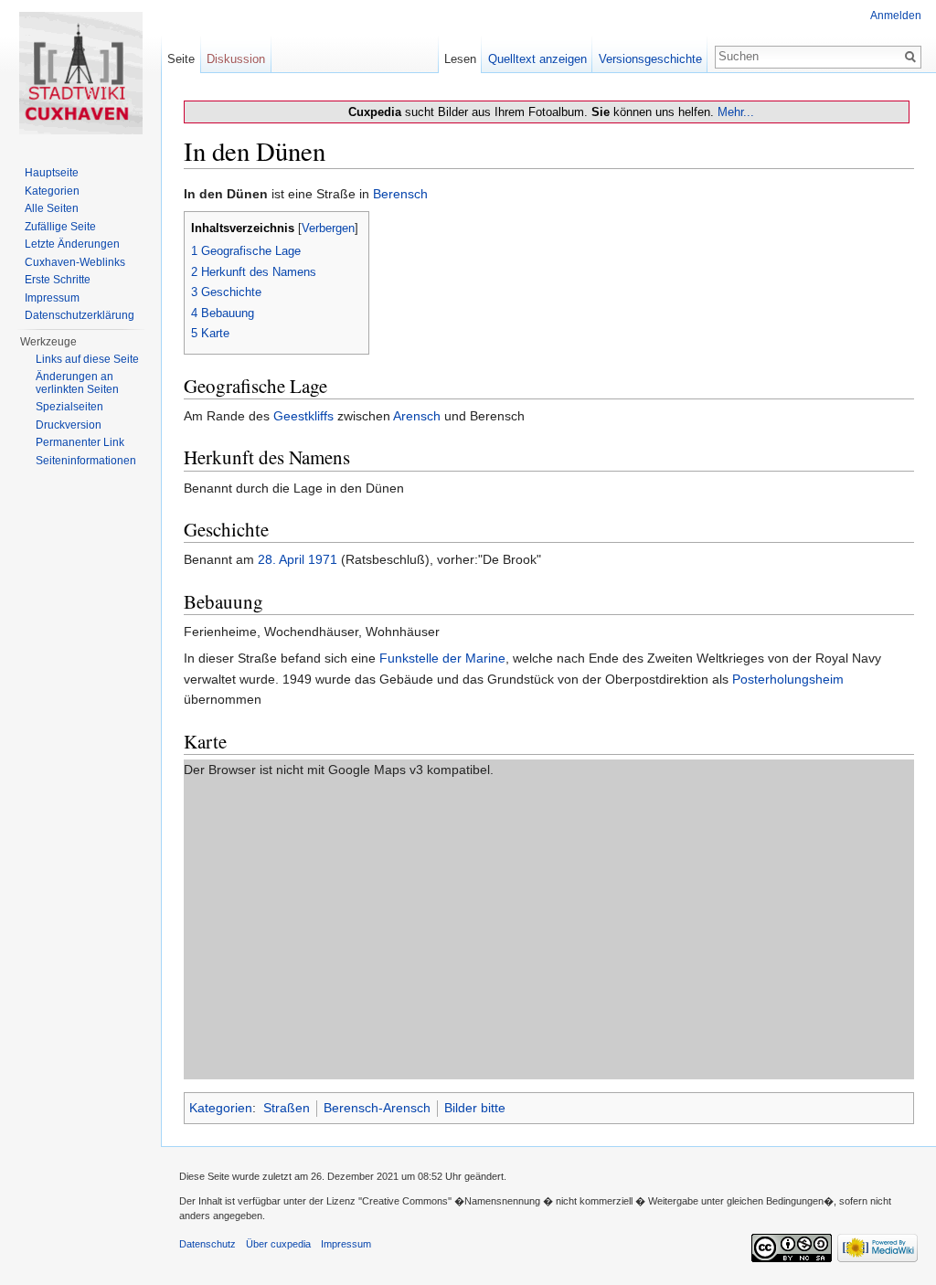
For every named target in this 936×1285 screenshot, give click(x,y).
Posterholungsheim (788, 679)
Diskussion (236, 59)
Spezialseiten (69, 406)
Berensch (400, 193)
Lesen (460, 59)
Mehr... (736, 112)
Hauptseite (52, 172)
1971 (322, 559)
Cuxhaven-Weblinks (75, 262)
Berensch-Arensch (377, 1107)
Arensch (417, 416)
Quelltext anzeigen (537, 59)
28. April (281, 559)
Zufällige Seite (60, 226)
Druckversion (68, 425)
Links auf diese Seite (87, 359)
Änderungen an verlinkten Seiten (77, 383)
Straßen (286, 1107)
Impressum (52, 298)
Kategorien (220, 1107)
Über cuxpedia (278, 1243)
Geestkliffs (303, 416)
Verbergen (328, 228)
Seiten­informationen (86, 460)
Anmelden (895, 15)
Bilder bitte (474, 1107)
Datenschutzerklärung (79, 315)
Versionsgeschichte (650, 59)
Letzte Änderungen (72, 244)
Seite (181, 59)
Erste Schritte (57, 279)
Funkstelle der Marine (442, 658)
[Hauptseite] (80, 73)
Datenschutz (207, 1243)
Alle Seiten (52, 208)
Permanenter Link (80, 442)
